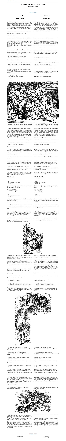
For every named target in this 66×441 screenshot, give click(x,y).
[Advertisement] (33, 9)
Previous (31, 12)
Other (25, 1)
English (21, 1)
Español (15, 1)
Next (35, 12)
